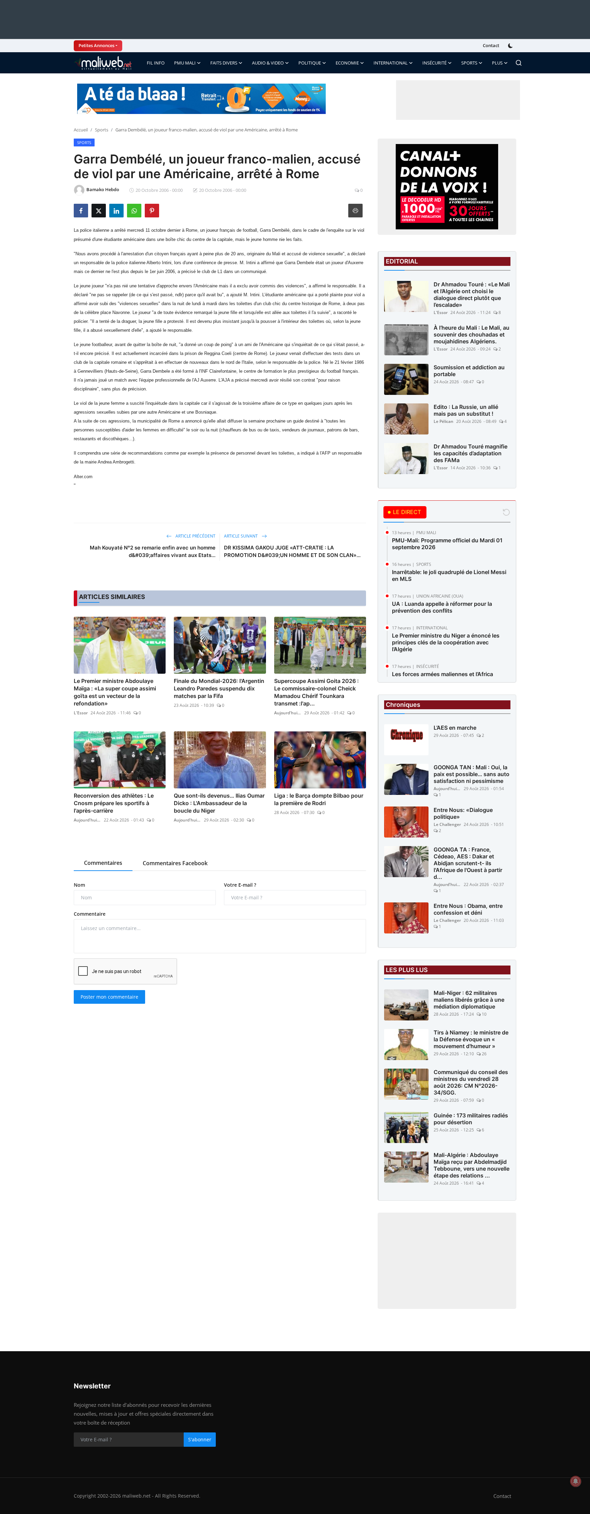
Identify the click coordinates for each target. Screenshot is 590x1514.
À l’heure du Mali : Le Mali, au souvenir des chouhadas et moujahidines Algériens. (471, 334)
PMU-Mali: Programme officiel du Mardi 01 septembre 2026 (447, 544)
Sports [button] (469, 63)
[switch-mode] (511, 45)
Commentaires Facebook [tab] (175, 863)
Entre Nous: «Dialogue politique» (463, 813)
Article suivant (241, 536)
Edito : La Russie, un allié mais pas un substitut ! (466, 410)
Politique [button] (309, 63)
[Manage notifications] (575, 1481)
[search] (518, 63)
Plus (497, 63)
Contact (491, 45)
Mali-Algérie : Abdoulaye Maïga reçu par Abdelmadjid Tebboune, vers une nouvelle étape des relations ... (471, 1165)
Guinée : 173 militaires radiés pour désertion (471, 1119)
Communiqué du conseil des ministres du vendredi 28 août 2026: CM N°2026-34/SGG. (471, 1082)
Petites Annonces (96, 45)
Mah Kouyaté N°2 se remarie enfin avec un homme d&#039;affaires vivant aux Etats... (152, 551)
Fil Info (156, 63)
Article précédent (194, 536)
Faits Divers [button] (223, 63)
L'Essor (81, 713)
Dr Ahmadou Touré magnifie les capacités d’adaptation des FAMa (470, 453)
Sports (101, 130)
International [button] (391, 63)
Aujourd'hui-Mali (287, 713)
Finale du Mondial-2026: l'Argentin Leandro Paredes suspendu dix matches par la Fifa (219, 688)
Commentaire (90, 914)
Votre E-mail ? (240, 885)
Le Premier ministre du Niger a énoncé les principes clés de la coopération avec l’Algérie (446, 642)
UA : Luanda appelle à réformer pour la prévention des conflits (442, 607)
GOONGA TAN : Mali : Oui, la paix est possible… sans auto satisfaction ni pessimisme (471, 774)
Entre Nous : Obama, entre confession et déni (468, 909)
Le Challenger (447, 824)
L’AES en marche (455, 727)
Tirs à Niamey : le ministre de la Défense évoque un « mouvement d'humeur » (471, 1039)
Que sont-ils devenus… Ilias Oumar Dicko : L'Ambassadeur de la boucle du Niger (219, 803)
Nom (79, 885)
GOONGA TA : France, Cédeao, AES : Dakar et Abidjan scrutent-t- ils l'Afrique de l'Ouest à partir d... (468, 863)
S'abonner (199, 1439)
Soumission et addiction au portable (469, 370)
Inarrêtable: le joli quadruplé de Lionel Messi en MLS (449, 575)
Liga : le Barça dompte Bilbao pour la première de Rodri (318, 799)
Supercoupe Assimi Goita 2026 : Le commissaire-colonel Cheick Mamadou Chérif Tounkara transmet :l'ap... (316, 692)
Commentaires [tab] (103, 863)
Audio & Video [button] (268, 63)
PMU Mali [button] (185, 63)
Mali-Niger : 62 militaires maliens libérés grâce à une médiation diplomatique (469, 999)
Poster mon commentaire (109, 997)
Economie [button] (347, 63)
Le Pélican (443, 421)
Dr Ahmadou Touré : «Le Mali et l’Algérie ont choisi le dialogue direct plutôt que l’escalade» (472, 294)
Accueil (81, 130)
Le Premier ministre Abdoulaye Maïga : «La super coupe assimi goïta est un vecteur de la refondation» (115, 692)
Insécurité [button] (434, 63)
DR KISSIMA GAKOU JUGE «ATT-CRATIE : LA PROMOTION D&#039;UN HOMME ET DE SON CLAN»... (292, 551)
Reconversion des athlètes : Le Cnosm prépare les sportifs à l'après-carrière (114, 803)
